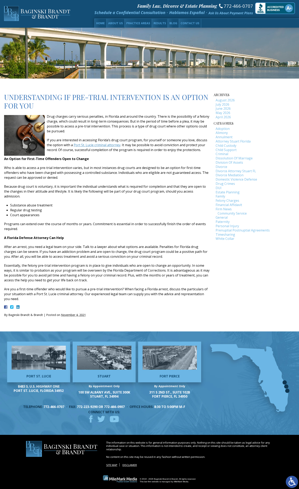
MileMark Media (181, 481)
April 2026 (223, 117)
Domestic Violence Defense (236, 179)
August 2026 (225, 100)
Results (160, 23)
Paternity (223, 221)
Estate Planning (228, 192)
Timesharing (225, 234)
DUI (219, 188)
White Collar (225, 238)
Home (100, 23)
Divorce (221, 166)
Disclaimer (129, 465)
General (222, 217)
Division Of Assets (229, 162)
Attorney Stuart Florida (233, 141)
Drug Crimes (225, 183)
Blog (173, 23)
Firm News (224, 209)
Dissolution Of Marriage (234, 158)
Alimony (222, 132)
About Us (115, 23)
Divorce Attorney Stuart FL (236, 171)
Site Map (111, 465)
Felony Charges (227, 200)
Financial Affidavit (229, 205)
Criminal (222, 154)
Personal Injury (227, 226)
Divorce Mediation (229, 175)
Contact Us (190, 23)
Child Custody (226, 145)
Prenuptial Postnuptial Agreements (243, 230)
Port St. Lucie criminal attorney (97, 145)
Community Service (232, 213)
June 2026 (223, 108)
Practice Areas (138, 23)
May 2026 (223, 113)
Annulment (224, 137)
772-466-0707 (238, 6)
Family (220, 196)
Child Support (226, 150)
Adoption (223, 128)
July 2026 (222, 104)
